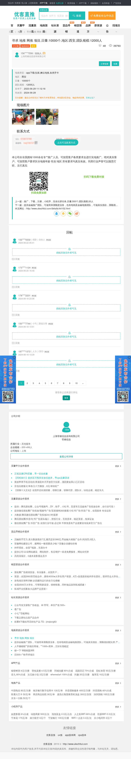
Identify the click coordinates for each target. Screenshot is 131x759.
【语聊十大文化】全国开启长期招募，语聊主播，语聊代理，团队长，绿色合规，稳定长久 (59, 490)
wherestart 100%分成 (61, 674)
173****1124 (24, 267)
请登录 (52, 3)
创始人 (38, 53)
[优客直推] (24, 15)
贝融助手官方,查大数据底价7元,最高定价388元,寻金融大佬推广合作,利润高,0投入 (55, 539)
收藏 (115, 63)
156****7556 (27, 53)
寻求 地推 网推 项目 (36, 31)
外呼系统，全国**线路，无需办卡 (30, 547)
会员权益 (106, 3)
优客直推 (51, 734)
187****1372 (24, 351)
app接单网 (70, 734)
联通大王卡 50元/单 (21, 694)
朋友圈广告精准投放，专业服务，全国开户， (36, 572)
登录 (66, 397)
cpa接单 (82, 734)
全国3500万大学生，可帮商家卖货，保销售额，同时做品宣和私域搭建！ (50, 584)
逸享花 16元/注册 (100, 674)
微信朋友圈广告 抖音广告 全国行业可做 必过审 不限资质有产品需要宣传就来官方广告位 (58, 523)
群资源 (98, 25)
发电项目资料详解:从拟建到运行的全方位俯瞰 (37, 580)
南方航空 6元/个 (38, 717)
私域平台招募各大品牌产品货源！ (31, 588)
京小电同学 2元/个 (103, 717)
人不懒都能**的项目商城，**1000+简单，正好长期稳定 (41, 646)
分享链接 (104, 63)
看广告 (17, 609)
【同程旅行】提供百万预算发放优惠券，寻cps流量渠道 (41, 477)
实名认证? (90, 97)
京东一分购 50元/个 (21, 698)
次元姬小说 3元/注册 (38, 674)
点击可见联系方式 (66, 142)
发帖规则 (94, 3)
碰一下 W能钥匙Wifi (24, 650)
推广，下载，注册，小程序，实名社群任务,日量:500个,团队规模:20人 (58, 201)
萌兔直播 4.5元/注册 (42, 670)
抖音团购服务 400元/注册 (77, 690)
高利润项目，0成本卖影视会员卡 (30, 555)
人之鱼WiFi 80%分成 (84, 714)
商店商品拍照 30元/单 (44, 694)
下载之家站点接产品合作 (26, 617)
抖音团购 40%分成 (102, 690)
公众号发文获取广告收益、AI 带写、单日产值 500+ (39, 605)
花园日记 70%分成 (84, 670)
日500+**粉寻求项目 (24, 654)
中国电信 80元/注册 (21, 690)
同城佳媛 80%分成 (63, 670)
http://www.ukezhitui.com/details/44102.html (48, 208)
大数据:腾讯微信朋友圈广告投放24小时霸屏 (36, 514)
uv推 (60, 734)
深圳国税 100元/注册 (104, 694)
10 (76, 383)
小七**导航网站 (21, 613)
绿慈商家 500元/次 (40, 714)
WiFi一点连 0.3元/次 (81, 717)
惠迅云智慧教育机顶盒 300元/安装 (74, 694)
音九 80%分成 (18, 674)
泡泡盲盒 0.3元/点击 (62, 714)
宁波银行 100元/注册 (58, 717)
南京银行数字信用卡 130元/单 (48, 690)
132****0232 (24, 239)
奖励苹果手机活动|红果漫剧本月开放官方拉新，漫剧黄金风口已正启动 (49, 481)
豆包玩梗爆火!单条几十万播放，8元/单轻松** (36, 486)
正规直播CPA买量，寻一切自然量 (31, 473)
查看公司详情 (66, 456)
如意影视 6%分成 (19, 714)
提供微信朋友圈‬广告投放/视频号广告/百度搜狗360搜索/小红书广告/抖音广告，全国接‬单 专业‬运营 (62, 510)
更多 (117, 466)
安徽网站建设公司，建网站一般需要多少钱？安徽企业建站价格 (45, 543)
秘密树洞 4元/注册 (20, 670)
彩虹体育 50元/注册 (106, 670)
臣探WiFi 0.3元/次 (106, 714)
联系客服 (71, 3)
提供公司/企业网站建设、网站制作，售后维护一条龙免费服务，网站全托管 (51, 551)
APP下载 (43, 2)
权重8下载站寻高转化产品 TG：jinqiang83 (35, 621)
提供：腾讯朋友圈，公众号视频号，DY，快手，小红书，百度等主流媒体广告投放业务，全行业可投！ (65, 506)
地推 (20, 31)
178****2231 (24, 295)
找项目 (116, 25)
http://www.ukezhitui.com (75, 743)
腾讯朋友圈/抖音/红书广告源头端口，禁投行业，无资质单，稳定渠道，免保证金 (54, 518)
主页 (11, 31)
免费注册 (60, 3)
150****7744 (24, 323)
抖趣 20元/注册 (81, 674)
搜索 (78, 15)
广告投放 (117, 3)
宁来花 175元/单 (19, 717)
